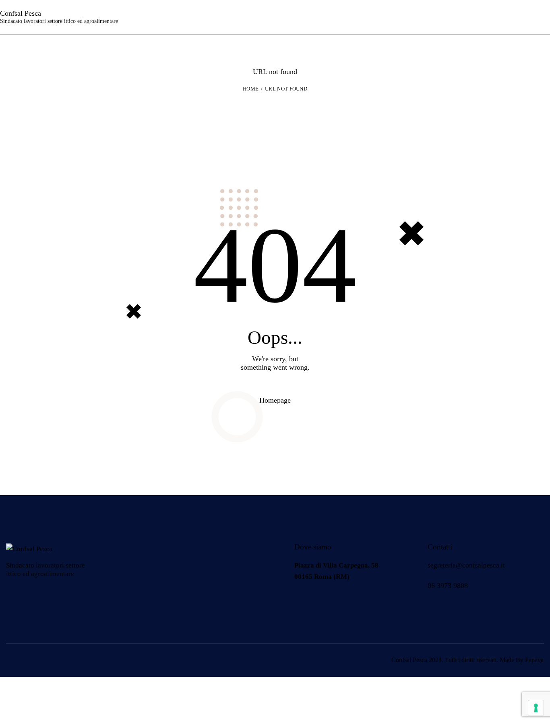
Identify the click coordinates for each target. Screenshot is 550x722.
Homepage (275, 400)
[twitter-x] (344, 602)
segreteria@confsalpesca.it (466, 565)
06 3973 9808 (448, 586)
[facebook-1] (303, 602)
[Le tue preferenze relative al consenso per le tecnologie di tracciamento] (536, 708)
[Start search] (543, 17)
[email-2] (364, 602)
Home (250, 89)
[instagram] (323, 602)
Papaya (534, 659)
